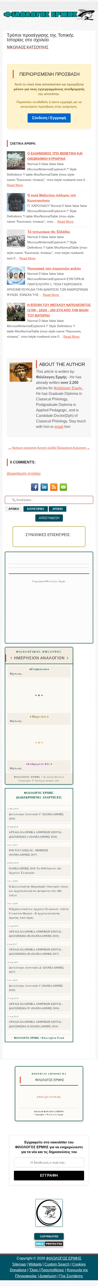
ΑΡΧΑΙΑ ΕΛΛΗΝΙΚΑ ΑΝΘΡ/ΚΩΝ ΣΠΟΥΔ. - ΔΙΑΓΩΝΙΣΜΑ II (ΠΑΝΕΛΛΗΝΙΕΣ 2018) (36, 1024)
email (58, 427)
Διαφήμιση (48, 1276)
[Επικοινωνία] (63, 487)
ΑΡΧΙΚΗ (13, 509)
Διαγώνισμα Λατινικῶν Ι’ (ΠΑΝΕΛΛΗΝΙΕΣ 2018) (36, 988)
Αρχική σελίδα (46, 447)
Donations (18, 1270)
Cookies (79, 1264)
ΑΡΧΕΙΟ (57, 509)
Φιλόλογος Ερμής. (68, 388)
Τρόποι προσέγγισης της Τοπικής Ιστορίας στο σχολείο (40, 37)
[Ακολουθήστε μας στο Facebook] (34, 487)
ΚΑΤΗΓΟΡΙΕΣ (35, 509)
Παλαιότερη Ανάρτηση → (73, 447)
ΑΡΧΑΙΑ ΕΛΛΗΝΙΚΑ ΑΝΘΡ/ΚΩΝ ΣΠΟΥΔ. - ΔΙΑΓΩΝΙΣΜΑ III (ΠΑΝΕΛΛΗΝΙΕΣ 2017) (36, 951)
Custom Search (57, 1264)
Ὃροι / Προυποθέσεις (46, 1270)
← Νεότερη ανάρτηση (22, 447)
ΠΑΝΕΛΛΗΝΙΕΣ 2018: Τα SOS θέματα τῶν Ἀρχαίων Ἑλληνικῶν (35, 870)
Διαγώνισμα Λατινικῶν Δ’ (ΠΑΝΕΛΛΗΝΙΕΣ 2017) (36, 970)
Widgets (35, 1264)
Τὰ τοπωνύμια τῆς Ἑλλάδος (48, 231)
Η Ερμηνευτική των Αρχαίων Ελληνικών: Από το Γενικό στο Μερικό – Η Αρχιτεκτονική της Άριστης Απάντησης (39, 913)
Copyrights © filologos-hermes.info (38, 780)
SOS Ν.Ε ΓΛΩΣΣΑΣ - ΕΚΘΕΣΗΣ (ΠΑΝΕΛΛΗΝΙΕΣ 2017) (28, 852)
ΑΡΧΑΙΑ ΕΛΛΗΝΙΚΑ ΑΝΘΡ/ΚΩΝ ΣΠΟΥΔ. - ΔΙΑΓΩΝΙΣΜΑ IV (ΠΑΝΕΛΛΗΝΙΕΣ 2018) (36, 1006)
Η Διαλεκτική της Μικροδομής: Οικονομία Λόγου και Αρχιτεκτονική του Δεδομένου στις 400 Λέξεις (38, 890)
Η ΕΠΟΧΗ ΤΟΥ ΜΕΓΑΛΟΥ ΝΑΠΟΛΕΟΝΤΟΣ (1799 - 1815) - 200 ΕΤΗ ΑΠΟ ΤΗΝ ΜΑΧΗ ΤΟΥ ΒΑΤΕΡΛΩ (59, 310)
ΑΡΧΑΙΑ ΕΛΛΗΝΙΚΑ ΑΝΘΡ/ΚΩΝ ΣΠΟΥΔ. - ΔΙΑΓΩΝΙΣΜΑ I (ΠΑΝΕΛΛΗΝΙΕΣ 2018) (36, 834)
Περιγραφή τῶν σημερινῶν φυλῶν (54, 268)
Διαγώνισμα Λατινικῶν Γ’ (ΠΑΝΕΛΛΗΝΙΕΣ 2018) (36, 816)
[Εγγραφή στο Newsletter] (53, 487)
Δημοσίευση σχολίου (24, 473)
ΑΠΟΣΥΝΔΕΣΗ (49, 518)
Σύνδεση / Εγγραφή (49, 118)
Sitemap (19, 1264)
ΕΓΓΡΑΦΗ (49, 1175)
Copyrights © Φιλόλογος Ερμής (49, 1114)
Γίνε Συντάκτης (71, 1276)
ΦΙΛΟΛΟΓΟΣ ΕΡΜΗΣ (63, 1258)
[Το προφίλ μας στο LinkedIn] (44, 487)
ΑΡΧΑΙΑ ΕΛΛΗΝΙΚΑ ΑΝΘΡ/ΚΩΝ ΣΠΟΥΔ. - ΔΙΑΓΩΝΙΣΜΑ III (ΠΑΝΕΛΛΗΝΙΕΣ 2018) (36, 933)
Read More (15, 185)
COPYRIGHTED (49, 1236)
